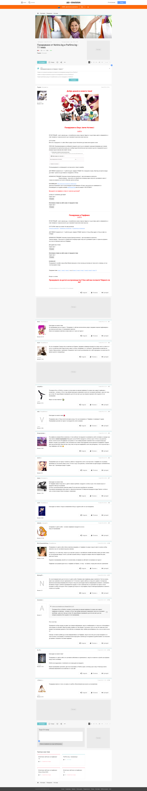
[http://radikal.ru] (66, 158)
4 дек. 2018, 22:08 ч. (74, 41)
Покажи (73, 80)
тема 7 (82, 270)
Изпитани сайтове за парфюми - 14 (72, 771)
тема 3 (67, 270)
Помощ (92, 789)
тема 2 (63, 270)
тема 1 (59, 270)
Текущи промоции (54, 228)
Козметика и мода (46, 761)
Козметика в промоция (78, 228)
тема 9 (90, 270)
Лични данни (79, 789)
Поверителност (86, 789)
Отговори (42, 62)
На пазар (69, 759)
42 (99, 62)
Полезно (95, 292)
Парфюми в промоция (66, 228)
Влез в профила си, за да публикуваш (51, 744)
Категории (42, 782)
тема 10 (95, 270)
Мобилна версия (104, 789)
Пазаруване (49, 782)
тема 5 (74, 270)
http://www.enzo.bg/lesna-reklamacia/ (66, 183)
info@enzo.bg (71, 187)
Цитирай (106, 292)
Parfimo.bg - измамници (70, 757)
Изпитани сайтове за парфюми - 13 (48, 757)
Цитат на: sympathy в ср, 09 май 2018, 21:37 (63, 606)
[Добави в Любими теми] (57, 62)
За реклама (68, 789)
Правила (73, 789)
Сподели (84, 292)
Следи (52, 62)
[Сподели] (61, 62)
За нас (62, 789)
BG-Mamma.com (45, 789)
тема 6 (78, 270)
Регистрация (111, 2)
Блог (110, 789)
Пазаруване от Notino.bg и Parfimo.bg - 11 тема (57, 46)
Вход (121, 2)
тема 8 (86, 270)
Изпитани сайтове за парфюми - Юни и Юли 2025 (48, 771)
